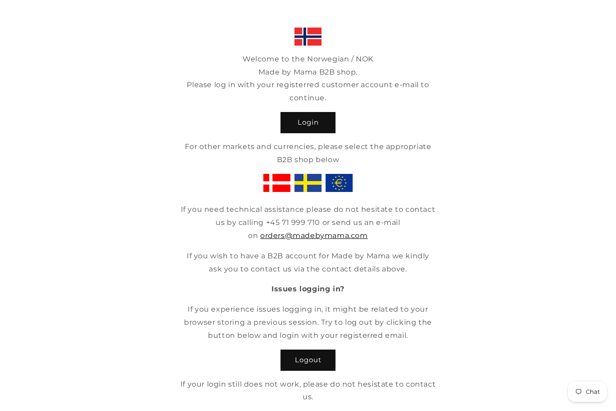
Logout (308, 359)
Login (308, 122)
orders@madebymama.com (314, 235)
